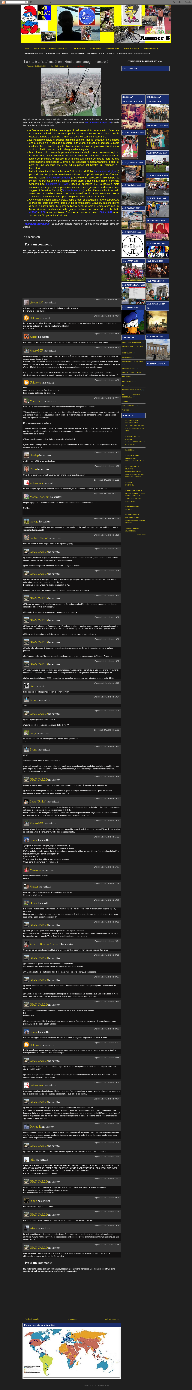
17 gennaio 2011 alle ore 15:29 (106, 776)
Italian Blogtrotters (33, 53)
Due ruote (126, 377)
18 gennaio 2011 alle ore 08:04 (106, 1099)
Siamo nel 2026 (130, 531)
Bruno (33, 700)
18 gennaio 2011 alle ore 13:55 (106, 1157)
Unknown (35, 318)
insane (34, 840)
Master (34, 886)
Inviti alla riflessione (79, 66)
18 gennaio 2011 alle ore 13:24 (106, 1143)
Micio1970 (36, 401)
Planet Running (77, 53)
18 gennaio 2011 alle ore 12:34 (106, 1123)
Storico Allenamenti (58, 49)
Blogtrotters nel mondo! (57, 53)
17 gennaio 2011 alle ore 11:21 (106, 480)
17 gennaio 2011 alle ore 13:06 (106, 571)
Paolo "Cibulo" (39, 538)
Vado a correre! (132, 528)
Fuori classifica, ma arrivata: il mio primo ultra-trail (133, 498)
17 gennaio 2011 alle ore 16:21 (106, 837)
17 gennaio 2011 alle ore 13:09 (106, 595)
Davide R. (36, 1126)
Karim (34, 337)
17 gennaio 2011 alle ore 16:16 (106, 820)
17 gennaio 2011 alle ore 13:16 (106, 639)
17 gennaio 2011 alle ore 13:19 (106, 661)
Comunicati (127, 357)
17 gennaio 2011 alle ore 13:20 (106, 683)
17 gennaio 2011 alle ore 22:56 (106, 1058)
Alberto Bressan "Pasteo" (45, 944)
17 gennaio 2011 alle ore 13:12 (106, 617)
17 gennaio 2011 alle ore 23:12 (106, 1082)
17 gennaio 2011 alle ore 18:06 (106, 900)
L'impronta (129, 485)
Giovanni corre (132, 507)
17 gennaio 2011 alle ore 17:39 (106, 883)
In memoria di (127, 381)
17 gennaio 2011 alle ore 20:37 (106, 977)
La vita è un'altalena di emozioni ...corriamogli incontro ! (66, 61)
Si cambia (128, 509)
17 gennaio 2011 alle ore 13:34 (106, 697)
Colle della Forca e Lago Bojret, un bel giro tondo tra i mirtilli (134, 474)
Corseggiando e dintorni (132, 362)
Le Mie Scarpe (96, 49)
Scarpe (125, 401)
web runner (36, 483)
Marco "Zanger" (39, 497)
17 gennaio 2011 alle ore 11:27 (106, 494)
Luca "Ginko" (38, 801)
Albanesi (110, 53)
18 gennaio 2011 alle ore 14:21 (106, 1178)
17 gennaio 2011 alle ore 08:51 (106, 299)
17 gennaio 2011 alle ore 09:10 (106, 347)
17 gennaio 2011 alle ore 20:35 (106, 955)
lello (32, 1159)
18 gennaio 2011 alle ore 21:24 (106, 1211)
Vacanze (125, 410)
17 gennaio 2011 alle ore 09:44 (106, 398)
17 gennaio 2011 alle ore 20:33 (106, 922)
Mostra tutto (141, 535)
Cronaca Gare (128, 368)
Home (27, 49)
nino (32, 686)
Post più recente (32, 1319)
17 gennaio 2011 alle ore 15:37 (106, 798)
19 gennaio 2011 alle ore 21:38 (106, 1245)
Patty (33, 733)
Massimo (35, 870)
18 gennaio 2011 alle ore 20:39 (106, 1198)
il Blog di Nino (131, 420)
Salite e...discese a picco (134, 461)
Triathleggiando (129, 406)
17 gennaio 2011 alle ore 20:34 (106, 941)
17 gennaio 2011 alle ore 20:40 (106, 1001)
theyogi (34, 521)
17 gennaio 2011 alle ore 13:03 (106, 549)
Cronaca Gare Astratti (131, 372)
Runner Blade (103, 1385)
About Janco (39, 49)
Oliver (33, 903)
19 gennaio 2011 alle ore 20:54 (106, 1225)
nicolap (34, 455)
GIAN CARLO (39, 552)
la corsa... (130, 450)
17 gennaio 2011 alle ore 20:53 (106, 1029)
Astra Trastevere (132, 49)
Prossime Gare (112, 49)
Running (128, 482)
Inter (124, 385)
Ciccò (33, 469)
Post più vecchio (111, 1319)
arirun (33, 1228)
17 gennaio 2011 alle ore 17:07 (106, 867)
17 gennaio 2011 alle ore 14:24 (106, 711)
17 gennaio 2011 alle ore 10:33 (106, 452)
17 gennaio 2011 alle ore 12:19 (106, 535)
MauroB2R (36, 350)
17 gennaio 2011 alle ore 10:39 (106, 466)
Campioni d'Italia (151, 49)
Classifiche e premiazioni (132, 346)
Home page (71, 1319)
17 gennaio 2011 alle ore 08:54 (106, 316)
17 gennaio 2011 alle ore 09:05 (106, 334)
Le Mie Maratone (79, 49)
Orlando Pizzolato (95, 53)
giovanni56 (36, 302)
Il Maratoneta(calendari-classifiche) (133, 53)
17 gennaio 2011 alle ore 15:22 (106, 746)
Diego (33, 1201)
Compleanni (127, 353)
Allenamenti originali (131, 342)
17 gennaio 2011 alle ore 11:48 (106, 518)
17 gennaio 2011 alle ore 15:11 (106, 730)
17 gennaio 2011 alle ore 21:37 (106, 1043)
